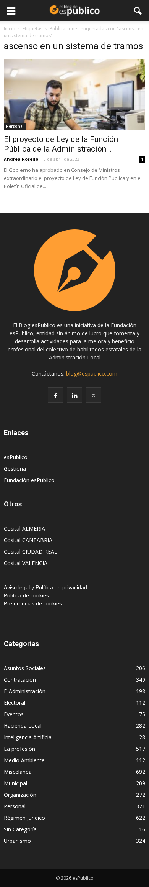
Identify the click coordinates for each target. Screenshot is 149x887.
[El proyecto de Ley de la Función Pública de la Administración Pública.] (74, 94)
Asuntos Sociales (25, 668)
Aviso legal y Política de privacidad (45, 587)
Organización (20, 794)
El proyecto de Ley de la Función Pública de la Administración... (61, 144)
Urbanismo (17, 840)
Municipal (15, 783)
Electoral (14, 702)
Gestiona (15, 468)
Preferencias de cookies (33, 603)
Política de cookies (26, 595)
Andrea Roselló (21, 159)
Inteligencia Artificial (28, 737)
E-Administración (24, 691)
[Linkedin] (74, 395)
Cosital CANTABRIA (28, 540)
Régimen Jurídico (24, 817)
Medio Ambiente (24, 760)
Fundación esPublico (29, 480)
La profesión (19, 748)
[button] (138, 10)
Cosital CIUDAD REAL (30, 551)
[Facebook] (55, 395)
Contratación (20, 679)
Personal (15, 126)
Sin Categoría (20, 829)
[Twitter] (93, 395)
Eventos (14, 714)
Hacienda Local (23, 725)
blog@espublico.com (91, 373)
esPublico (16, 457)
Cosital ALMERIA (24, 528)
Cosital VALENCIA (25, 563)
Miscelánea (18, 771)
